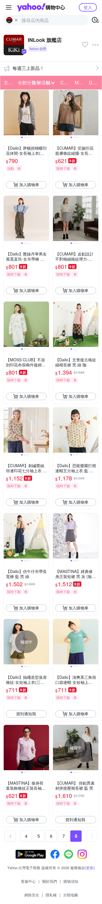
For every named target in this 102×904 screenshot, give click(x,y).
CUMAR (65, 82)
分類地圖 (70, 894)
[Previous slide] (7, 113)
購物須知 (70, 881)
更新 (90, 867)
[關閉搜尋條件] (16, 20)
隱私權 (51, 894)
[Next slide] (45, 113)
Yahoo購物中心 (41, 7)
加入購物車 (29, 184)
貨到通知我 (26, 713)
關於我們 (49, 881)
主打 (8, 82)
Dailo (94, 82)
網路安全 (31, 894)
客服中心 (28, 881)
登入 (88, 7)
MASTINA (80, 82)
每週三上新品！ (28, 68)
